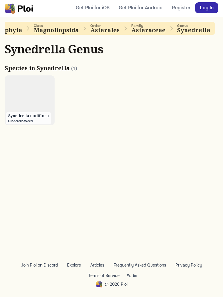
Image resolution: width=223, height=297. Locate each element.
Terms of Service (104, 275)
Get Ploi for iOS (92, 8)
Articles (97, 265)
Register (181, 8)
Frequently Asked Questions (140, 265)
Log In (207, 8)
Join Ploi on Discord (39, 265)
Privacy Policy (188, 265)
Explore (74, 265)
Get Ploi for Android (141, 8)
